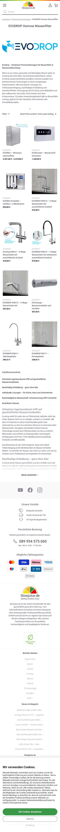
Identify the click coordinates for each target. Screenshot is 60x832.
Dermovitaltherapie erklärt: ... (30, 720)
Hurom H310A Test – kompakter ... (30, 749)
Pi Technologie (30, 688)
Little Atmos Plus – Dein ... (30, 744)
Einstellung (30, 825)
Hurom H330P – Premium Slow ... (30, 725)
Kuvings (30, 674)
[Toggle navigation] (4, 5)
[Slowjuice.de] (28, 5)
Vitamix (30, 683)
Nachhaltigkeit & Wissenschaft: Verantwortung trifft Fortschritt (29, 398)
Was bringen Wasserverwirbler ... (30, 729)
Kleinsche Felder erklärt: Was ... (30, 710)
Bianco (30, 678)
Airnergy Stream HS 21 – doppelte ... (30, 715)
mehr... (30, 698)
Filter (4, 114)
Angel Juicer (30, 659)
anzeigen (32, 475)
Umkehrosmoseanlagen (21, 19)
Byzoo (30, 664)
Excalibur (30, 693)
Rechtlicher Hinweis (10, 403)
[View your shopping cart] (56, 6)
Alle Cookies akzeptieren (30, 812)
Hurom (30, 669)
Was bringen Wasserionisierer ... (30, 739)
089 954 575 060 (33, 541)
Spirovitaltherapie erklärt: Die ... (30, 734)
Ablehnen (30, 819)
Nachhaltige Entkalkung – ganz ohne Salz (20, 387)
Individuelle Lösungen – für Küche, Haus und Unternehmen (27, 393)
